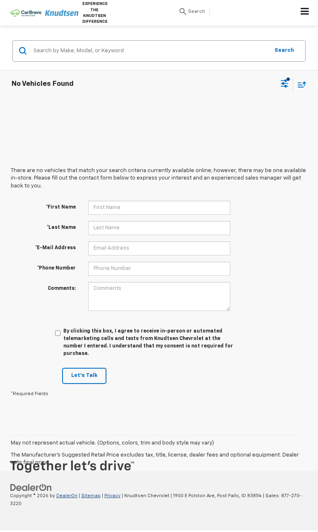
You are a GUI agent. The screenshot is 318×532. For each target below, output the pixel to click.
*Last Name (61, 227)
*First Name (61, 207)
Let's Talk (84, 375)
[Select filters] (284, 84)
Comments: (62, 288)
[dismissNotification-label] (301, 442)
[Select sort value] (299, 84)
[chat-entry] (289, 493)
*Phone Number (56, 268)
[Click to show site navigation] (305, 13)
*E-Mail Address (55, 247)
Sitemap (91, 495)
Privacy (112, 495)
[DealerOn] (31, 488)
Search (284, 50)
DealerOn (66, 495)
